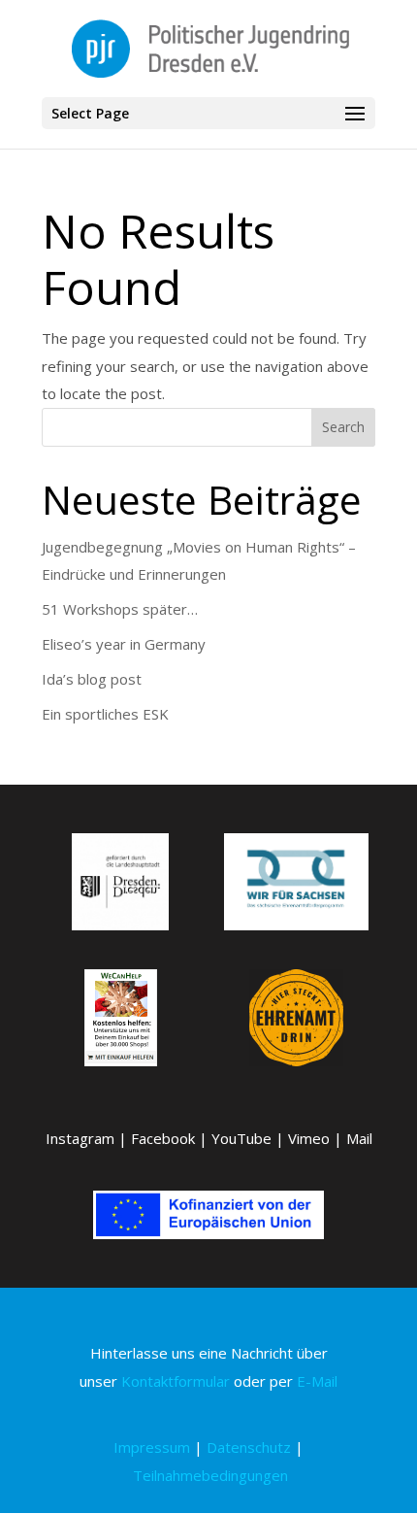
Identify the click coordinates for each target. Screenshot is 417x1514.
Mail (359, 1138)
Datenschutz (249, 1447)
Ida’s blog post (92, 679)
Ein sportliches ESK (105, 713)
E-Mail (317, 1381)
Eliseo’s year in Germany (124, 644)
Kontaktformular (175, 1381)
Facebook (163, 1138)
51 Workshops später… (120, 609)
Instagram (80, 1138)
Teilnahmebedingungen (210, 1475)
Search (343, 427)
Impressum (151, 1447)
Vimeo (309, 1138)
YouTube (241, 1138)
